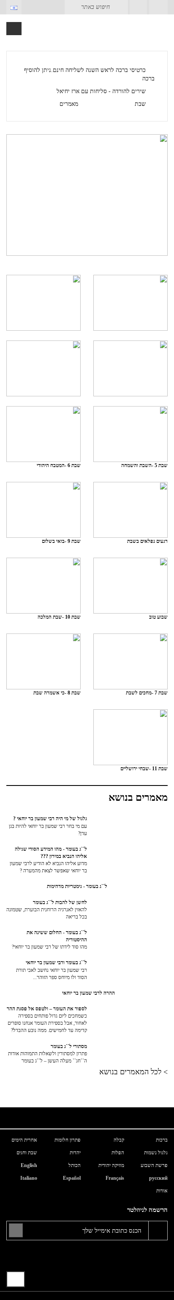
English (29, 1165)
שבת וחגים (26, 1153)
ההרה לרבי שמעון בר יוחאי (88, 993)
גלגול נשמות (156, 1153)
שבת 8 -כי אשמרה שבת (57, 693)
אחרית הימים (24, 1140)
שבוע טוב (158, 617)
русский (158, 1178)
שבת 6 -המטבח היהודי (59, 465)
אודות (162, 1191)
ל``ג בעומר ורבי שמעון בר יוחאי (51, 970)
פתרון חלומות (67, 1140)
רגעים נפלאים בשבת (147, 541)
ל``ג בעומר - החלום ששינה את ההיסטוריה (49, 939)
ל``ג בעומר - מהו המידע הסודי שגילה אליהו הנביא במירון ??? (48, 860)
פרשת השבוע (154, 1165)
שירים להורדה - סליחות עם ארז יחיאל (101, 91)
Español (72, 1178)
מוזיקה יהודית (111, 1165)
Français (115, 1178)
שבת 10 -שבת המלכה (59, 617)
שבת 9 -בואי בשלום (61, 541)
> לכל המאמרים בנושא (133, 1072)
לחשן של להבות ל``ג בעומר (46, 909)
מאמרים (69, 104)
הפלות (117, 1153)
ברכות (162, 1140)
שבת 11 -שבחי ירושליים (144, 769)
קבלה (119, 1140)
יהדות (75, 1153)
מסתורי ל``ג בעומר (47, 1053)
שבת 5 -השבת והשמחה (144, 465)
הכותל (74, 1165)
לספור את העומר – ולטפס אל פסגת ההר (47, 1019)
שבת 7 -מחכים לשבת (147, 693)
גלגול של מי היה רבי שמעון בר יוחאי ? (48, 826)
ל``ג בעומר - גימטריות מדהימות (77, 886)
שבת (140, 104)
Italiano (28, 1178)
